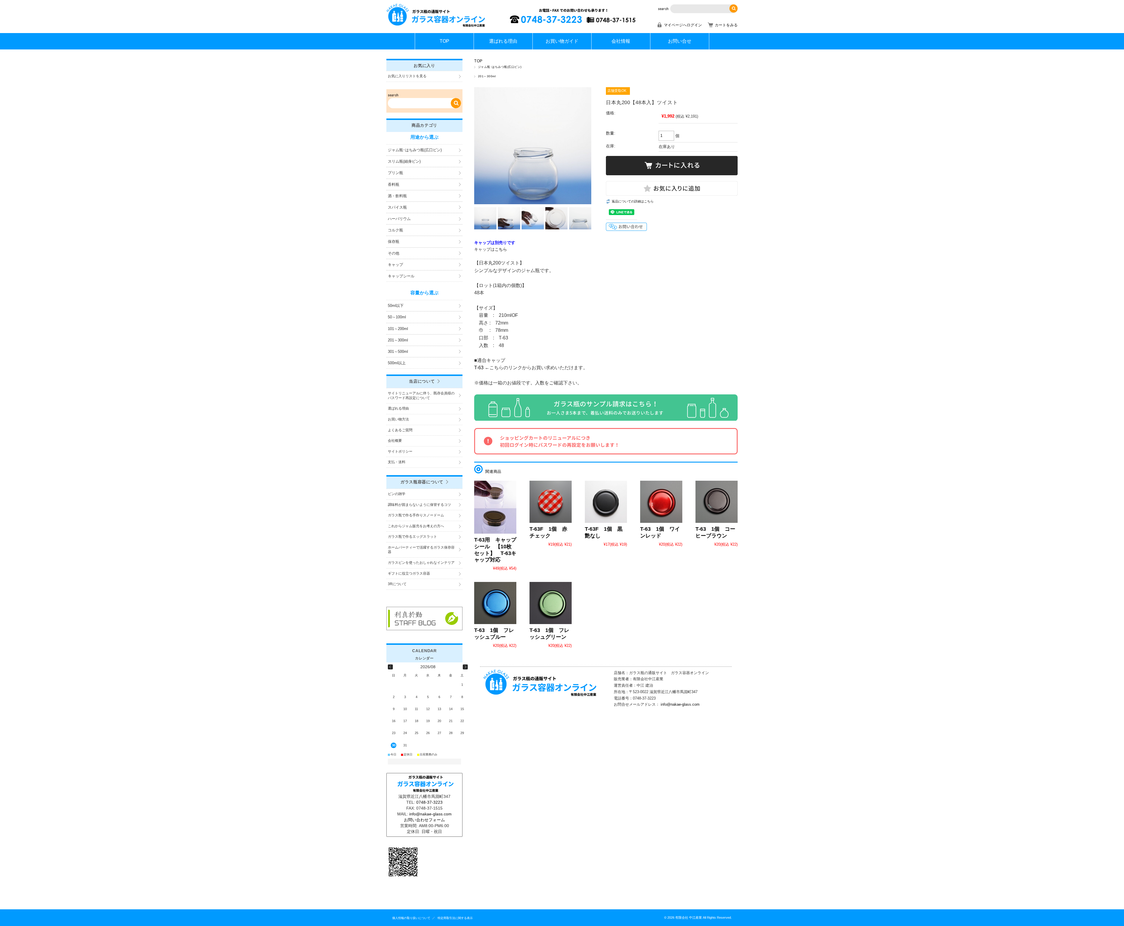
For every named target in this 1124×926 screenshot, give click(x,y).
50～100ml (397, 317)
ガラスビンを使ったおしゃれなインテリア (421, 563)
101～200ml (398, 329)
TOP (444, 41)
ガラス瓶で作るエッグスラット (412, 537)
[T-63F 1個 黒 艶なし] (606, 502)
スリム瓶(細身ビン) (404, 161)
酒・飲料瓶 (397, 196)
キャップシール (401, 276)
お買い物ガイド (562, 41)
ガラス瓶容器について (421, 482)
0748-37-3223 (429, 802)
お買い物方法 (398, 419)
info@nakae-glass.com (680, 704)
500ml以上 (397, 363)
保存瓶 (393, 241)
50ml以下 (396, 305)
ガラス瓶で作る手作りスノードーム (416, 515)
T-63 (479, 367)
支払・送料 (396, 462)
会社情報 (620, 41)
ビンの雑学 (396, 494)
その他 (393, 253)
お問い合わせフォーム (424, 819)
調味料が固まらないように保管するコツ (419, 505)
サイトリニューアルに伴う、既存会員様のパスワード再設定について (421, 395)
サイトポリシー (400, 451)
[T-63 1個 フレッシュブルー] (495, 603)
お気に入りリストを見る (407, 76)
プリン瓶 (395, 173)
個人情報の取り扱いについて (411, 918)
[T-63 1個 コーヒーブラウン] (716, 502)
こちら (501, 249)
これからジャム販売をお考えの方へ (416, 526)
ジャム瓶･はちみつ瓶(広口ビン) (500, 66)
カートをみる (726, 25)
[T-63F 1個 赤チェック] (551, 502)
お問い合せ (679, 41)
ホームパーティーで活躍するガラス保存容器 (421, 549)
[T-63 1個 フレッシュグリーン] (551, 603)
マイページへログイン (683, 25)
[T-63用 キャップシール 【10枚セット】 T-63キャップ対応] (495, 507)
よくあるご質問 (400, 430)
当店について (422, 381)
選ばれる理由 (503, 41)
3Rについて (397, 584)
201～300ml (487, 76)
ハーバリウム (399, 219)
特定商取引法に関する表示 (455, 918)
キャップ (395, 264)
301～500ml (398, 351)
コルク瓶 (395, 230)
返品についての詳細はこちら (633, 201)
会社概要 (395, 441)
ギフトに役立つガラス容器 (409, 573)
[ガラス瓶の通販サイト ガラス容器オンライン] (436, 26)
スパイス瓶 (397, 207)
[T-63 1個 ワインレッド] (661, 502)
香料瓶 (393, 184)
